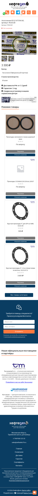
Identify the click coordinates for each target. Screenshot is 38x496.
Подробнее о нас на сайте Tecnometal (19, 382)
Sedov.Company (29, 493)
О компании (19, 452)
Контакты (19, 465)
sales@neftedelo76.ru (19, 442)
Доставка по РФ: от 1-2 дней (15, 85)
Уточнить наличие (20, 155)
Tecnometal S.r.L (9, 371)
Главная (19, 448)
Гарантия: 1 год (10, 88)
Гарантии (19, 459)
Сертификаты (19, 462)
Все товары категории (19, 295)
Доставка (19, 455)
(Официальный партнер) (19, 73)
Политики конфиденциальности (19, 480)
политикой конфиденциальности (14, 337)
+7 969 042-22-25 (19, 438)
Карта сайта (26, 490)
